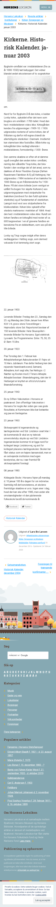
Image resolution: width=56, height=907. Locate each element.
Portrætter (12, 714)
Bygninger (12, 705)
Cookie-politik (40, 895)
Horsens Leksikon (13, 16)
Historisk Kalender (15, 518)
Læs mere (27, 841)
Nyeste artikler (35, 16)
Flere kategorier (14, 731)
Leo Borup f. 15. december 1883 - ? (25, 765)
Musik (10, 690)
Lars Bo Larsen (38, 531)
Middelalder (23, 543)
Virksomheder (14, 719)
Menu (45, 7)
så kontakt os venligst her (30, 870)
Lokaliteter (13, 700)
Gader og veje (14, 695)
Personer (12, 709)
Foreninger (13, 724)
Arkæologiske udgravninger (37, 536)
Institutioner (10, 20)
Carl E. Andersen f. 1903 (19, 782)
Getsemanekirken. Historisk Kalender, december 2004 (15, 568)
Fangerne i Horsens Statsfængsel (25, 747)
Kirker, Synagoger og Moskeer (31, 539)
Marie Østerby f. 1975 (18, 760)
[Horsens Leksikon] (17, 7)
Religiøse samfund (37, 543)
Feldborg (12, 787)
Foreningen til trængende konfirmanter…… (42, 568)
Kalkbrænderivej (15, 778)
